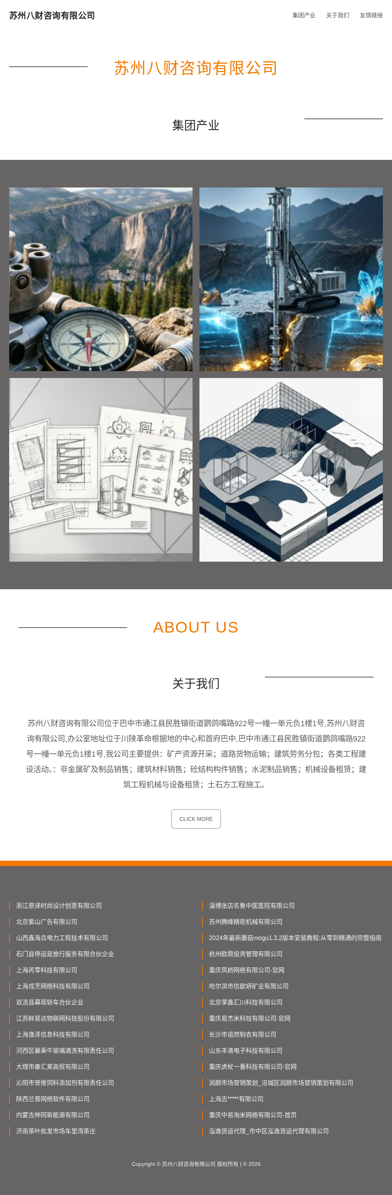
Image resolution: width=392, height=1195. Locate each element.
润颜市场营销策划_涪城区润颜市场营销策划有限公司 (281, 1083)
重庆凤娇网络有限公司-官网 (246, 970)
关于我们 (337, 15)
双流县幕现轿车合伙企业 (49, 1002)
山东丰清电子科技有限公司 (246, 1050)
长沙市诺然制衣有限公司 (242, 1034)
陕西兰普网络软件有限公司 (53, 1099)
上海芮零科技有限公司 (46, 970)
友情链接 (371, 15)
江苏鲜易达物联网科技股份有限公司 (65, 1018)
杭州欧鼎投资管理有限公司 (246, 954)
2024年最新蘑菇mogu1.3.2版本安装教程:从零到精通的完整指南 (295, 938)
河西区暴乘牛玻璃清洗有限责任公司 (65, 1050)
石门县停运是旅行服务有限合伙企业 (65, 954)
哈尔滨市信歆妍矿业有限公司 (249, 986)
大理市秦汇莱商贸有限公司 (53, 1067)
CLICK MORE (196, 819)
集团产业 (303, 15)
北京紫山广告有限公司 (46, 922)
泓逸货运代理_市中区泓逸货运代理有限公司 (269, 1131)
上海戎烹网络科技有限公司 (53, 986)
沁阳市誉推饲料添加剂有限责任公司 (65, 1083)
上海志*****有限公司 (236, 1099)
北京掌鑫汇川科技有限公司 (246, 1002)
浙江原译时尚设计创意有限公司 (59, 905)
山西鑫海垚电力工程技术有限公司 (62, 938)
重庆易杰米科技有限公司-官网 (250, 1018)
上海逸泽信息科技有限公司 (53, 1034)
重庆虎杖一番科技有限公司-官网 (253, 1067)
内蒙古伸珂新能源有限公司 (53, 1115)
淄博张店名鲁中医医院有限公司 (252, 905)
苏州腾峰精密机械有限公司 (246, 922)
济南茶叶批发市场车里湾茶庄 (56, 1131)
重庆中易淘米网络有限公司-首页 (253, 1115)
